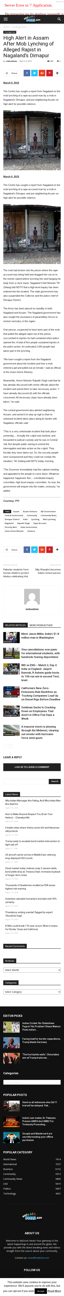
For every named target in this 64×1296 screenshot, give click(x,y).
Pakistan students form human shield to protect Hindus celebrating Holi (16, 573)
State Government (29, 527)
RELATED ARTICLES (15, 625)
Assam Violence (30, 511)
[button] (59, 19)
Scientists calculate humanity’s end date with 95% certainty (31, 900)
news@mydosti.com (38, 1257)
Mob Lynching (49, 519)
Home (6, 27)
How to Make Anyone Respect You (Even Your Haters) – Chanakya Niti (29, 816)
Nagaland (9, 523)
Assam (16, 511)
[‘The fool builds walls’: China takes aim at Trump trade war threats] (11, 1058)
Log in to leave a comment (32, 767)
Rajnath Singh (23, 523)
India (25, 519)
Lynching (35, 519)
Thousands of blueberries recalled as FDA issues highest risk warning (30, 887)
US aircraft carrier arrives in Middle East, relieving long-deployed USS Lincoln (30, 856)
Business (8, 641)
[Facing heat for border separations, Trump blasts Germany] (11, 1042)
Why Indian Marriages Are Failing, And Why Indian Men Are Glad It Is (33, 802)
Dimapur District (12, 519)
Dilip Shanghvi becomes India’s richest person (48, 571)
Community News (48, 515)
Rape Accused (39, 523)
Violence (31, 531)
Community (32, 515)
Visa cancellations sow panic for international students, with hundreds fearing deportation (40, 653)
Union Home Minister (14, 531)
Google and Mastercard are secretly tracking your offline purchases (37, 1136)
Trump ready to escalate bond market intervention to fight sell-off (32, 843)
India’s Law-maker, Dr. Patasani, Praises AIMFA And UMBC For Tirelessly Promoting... (39, 1121)
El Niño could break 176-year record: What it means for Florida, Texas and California (31, 928)
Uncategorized (19, 27)
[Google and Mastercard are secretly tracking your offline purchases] (11, 1137)
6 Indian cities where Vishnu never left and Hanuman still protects (32, 829)
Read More (54, 1291)
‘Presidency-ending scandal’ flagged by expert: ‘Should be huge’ (29, 914)
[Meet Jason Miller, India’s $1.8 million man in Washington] (11, 637)
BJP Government (48, 511)
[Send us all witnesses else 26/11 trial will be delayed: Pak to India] (11, 1106)
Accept (40, 1291)
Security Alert (11, 527)
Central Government (14, 515)
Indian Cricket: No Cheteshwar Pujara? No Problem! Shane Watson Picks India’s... (41, 1026)
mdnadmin (11, 61)
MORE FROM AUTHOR (41, 625)
